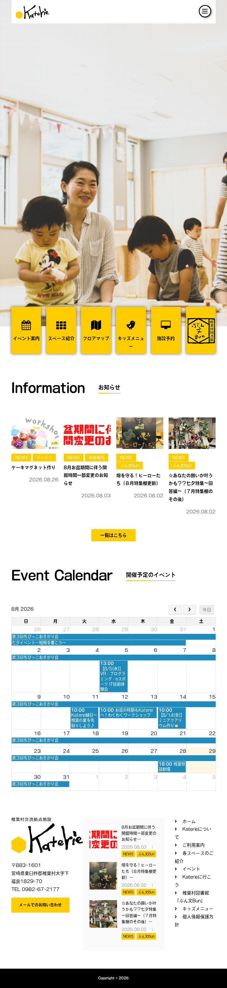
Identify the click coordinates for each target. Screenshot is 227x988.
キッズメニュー (131, 342)
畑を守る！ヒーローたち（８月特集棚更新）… (139, 871)
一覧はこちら (113, 535)
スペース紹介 (61, 338)
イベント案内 (26, 338)
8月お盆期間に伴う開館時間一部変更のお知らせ (86, 475)
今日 (206, 610)
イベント (44, 457)
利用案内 (96, 457)
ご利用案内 (193, 845)
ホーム (189, 821)
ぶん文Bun (129, 465)
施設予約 (166, 338)
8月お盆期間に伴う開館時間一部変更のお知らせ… (139, 833)
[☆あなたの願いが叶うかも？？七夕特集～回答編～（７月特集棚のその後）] (192, 433)
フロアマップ (96, 338)
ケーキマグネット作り (33, 467)
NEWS (21, 457)
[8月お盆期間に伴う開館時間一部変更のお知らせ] (87, 433)
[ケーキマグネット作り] (34, 433)
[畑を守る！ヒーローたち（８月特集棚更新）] (139, 433)
